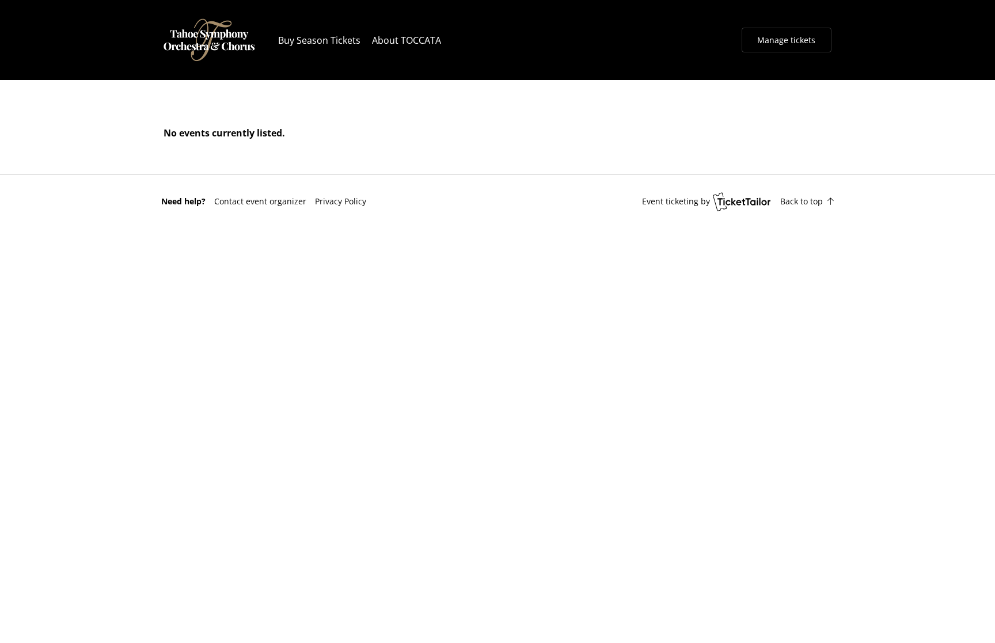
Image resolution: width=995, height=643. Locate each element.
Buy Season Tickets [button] (319, 40)
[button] (260, 201)
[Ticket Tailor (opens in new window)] (741, 201)
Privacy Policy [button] (340, 201)
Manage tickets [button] (786, 40)
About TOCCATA (406, 40)
